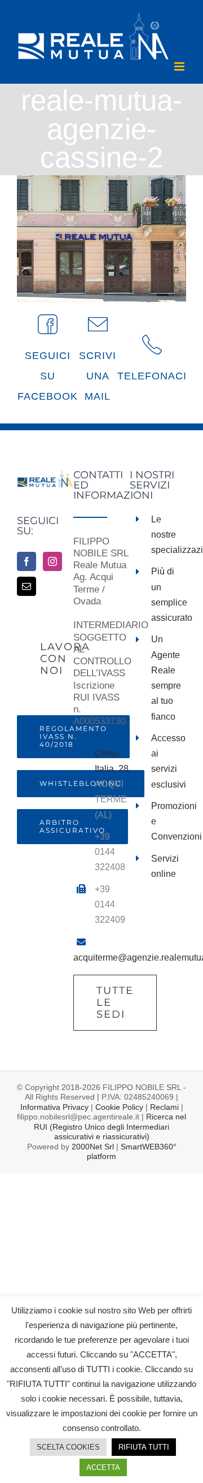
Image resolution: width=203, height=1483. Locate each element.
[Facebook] (26, 561)
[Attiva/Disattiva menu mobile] (180, 66)
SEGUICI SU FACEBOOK (47, 376)
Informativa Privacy (54, 1107)
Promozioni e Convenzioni (168, 821)
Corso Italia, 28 (112, 761)
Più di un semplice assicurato (168, 594)
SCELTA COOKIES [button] (68, 1447)
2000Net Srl (93, 1146)
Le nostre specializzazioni (168, 534)
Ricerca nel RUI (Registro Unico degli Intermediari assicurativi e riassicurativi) (110, 1126)
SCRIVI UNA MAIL (97, 376)
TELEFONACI (152, 376)
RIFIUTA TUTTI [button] (143, 1447)
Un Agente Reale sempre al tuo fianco (166, 677)
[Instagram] (52, 561)
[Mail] (26, 586)
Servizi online (165, 866)
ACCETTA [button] (103, 1467)
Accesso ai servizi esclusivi (168, 761)
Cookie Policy (119, 1107)
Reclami (164, 1107)
